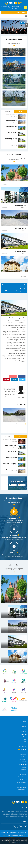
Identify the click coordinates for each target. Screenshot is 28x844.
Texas (13, 81)
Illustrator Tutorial (22, 792)
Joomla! (5, 835)
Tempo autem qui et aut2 (20, 205)
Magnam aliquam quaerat (11, 114)
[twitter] (21, 826)
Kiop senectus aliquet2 (11, 126)
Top (26, 26)
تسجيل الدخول (15, 8)
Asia (25, 739)
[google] (18, 826)
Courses (24, 721)
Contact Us (23, 769)
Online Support (22, 759)
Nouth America (22, 744)
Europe (24, 741)
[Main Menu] (26, 16)
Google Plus (12, 376)
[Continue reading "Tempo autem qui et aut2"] (14, 195)
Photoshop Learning (21, 787)
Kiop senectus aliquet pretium (10, 463)
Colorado (13, 98)
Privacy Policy (23, 774)
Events (24, 724)
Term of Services (22, 777)
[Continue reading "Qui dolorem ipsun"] (22, 146)
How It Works (23, 754)
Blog (25, 728)
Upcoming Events (18, 320)
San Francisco (13, 52)
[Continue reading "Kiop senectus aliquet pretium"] (22, 465)
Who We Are (23, 752)
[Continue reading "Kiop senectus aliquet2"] (22, 128)
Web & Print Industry (21, 782)
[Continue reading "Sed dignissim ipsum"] (22, 134)
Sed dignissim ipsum (12, 132)
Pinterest (6, 379)
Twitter (21, 379)
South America (22, 746)
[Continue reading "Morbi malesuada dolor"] (14, 218)
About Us (24, 767)
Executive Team (22, 756)
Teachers (24, 726)
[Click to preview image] (14, 307)
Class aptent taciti (22, 274)
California (13, 64)
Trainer (21, 369)
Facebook (22, 376)
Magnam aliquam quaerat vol (10, 439)
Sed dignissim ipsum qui (11, 138)
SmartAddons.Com (16, 834)
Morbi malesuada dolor (20, 228)
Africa (24, 736)
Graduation (23, 731)
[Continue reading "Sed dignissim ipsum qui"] (22, 140)
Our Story (24, 761)
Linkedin (14, 379)
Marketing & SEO (22, 789)
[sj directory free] (14, 3)
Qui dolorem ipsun (12, 144)
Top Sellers (23, 772)
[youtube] (14, 826)
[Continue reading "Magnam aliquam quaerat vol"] (22, 441)
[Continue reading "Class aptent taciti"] (14, 264)
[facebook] (25, 826)
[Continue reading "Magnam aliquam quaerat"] (22, 116)
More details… (15, 842)
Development (23, 784)
